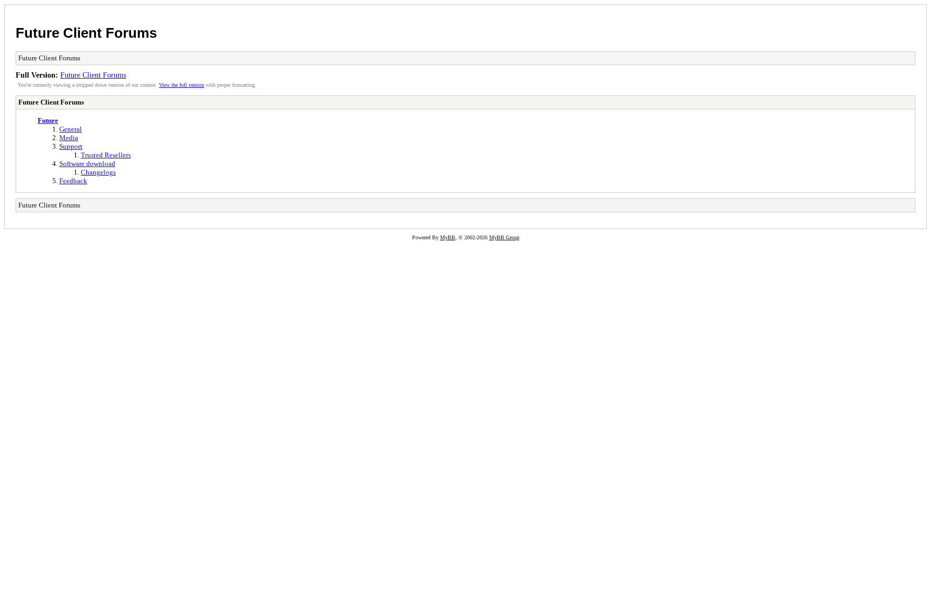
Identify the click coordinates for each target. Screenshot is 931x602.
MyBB (447, 237)
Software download (87, 164)
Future (48, 120)
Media (68, 138)
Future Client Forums (86, 33)
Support (70, 146)
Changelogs (98, 172)
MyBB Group (504, 237)
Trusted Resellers (106, 155)
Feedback (73, 181)
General (70, 129)
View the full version (181, 85)
